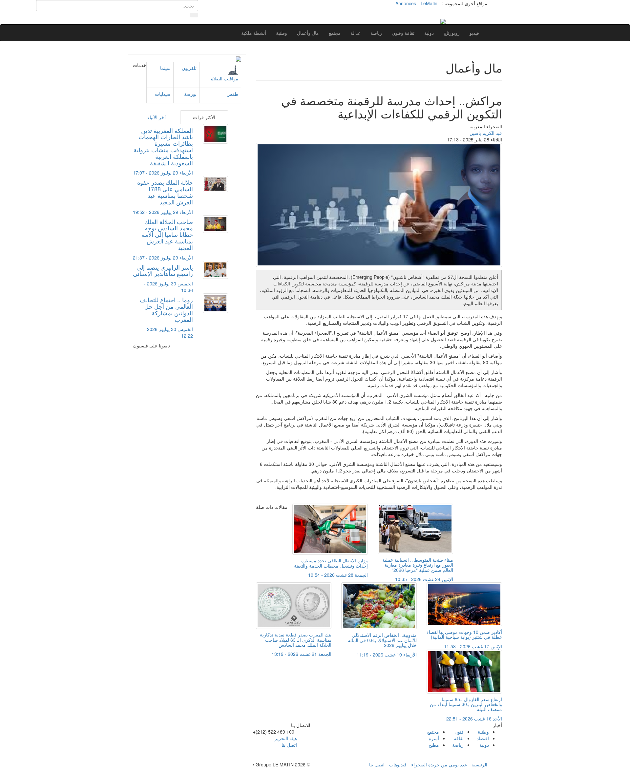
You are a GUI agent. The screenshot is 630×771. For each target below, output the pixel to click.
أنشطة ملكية (253, 33)
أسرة (434, 738)
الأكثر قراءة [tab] (204, 117)
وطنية (281, 33)
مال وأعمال (308, 33)
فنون (459, 731)
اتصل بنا (289, 744)
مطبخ (434, 744)
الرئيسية (479, 764)
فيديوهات (398, 764)
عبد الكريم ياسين (486, 133)
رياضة (376, 33)
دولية (429, 33)
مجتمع (335, 33)
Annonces (405, 3)
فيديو (474, 33)
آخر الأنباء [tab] (156, 117)
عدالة (355, 33)
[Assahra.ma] (443, 21)
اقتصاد (483, 738)
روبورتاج (452, 33)
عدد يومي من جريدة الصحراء (439, 764)
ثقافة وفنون (403, 33)
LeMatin (429, 3)
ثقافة (459, 738)
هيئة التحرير (286, 738)
